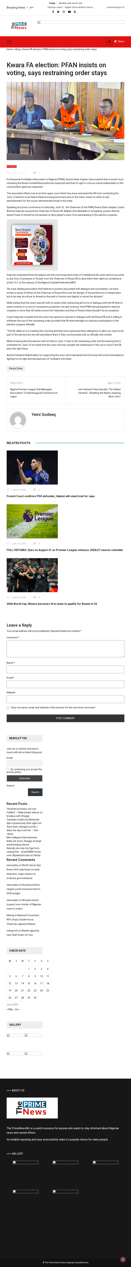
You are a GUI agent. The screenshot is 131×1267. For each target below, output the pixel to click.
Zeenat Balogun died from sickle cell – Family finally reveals (89, 7)
